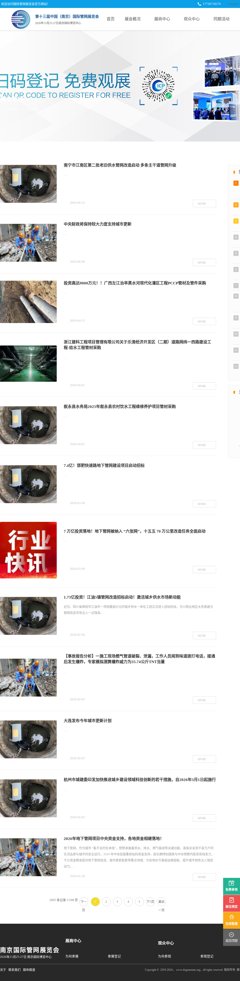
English (234, 4)
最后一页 (161, 903)
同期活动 (221, 19)
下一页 (84, 903)
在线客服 (231, 923)
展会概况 (133, 19)
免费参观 (231, 889)
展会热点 (30, 109)
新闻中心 (15, 109)
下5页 (150, 901)
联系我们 (14, 969)
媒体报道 (29, 969)
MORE (202, 203)
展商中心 (162, 19)
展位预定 (231, 906)
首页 (111, 19)
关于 (3, 969)
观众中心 (192, 19)
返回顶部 (231, 940)
